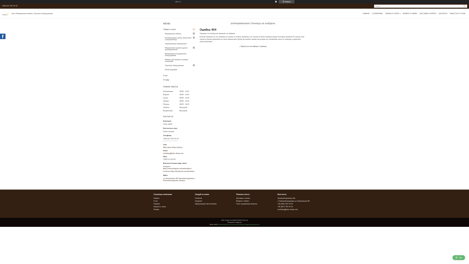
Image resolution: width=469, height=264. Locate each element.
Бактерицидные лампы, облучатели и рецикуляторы (178, 39)
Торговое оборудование (174, 65)
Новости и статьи (457, 13)
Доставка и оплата (428, 13)
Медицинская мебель (173, 34)
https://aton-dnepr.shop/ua (172, 147)
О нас (165, 75)
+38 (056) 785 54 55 (285, 204)
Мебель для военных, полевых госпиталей (176, 60)
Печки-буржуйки (171, 69)
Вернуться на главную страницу (254, 46)
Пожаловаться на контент (227, 224)
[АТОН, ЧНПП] (5, 13)
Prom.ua (245, 220)
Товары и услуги (392, 13)
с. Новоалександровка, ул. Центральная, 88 (293, 201)
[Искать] (464, 6)
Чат (460, 258)
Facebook (198, 198)
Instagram (198, 201)
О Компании (377, 13)
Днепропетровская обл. (286, 198)
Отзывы (166, 80)
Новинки (157, 204)
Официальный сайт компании (206, 204)
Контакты (443, 13)
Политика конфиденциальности (248, 224)
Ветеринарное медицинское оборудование (175, 54)
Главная (366, 13)
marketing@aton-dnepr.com (173, 153)
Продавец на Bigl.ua (234, 222)
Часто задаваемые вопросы (246, 204)
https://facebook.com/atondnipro (183, 171)
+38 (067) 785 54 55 (285, 206)
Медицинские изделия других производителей (176, 49)
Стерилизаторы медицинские (176, 44)
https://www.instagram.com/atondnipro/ (177, 168)
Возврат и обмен (410, 13)
